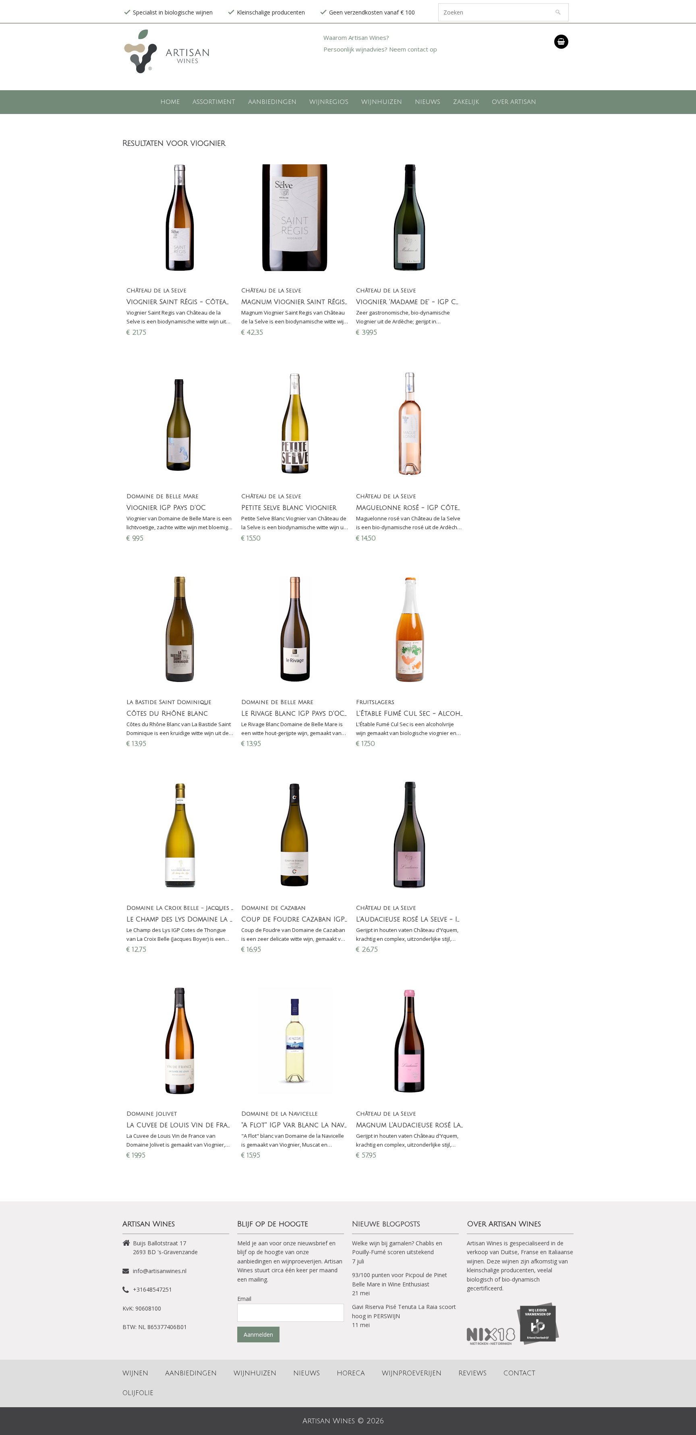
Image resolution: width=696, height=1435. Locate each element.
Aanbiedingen (272, 102)
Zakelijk (466, 102)
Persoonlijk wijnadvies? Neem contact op (380, 49)
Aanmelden (258, 1334)
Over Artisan (514, 102)
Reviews (472, 1373)
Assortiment (214, 102)
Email (244, 1298)
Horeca (351, 1373)
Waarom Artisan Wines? (356, 37)
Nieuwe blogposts (386, 1224)
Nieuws (427, 102)
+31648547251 (152, 1289)
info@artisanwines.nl (159, 1271)
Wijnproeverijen (411, 1373)
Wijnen (135, 1373)
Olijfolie (137, 1393)
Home (170, 102)
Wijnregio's (328, 102)
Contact (519, 1373)
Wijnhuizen (381, 102)
